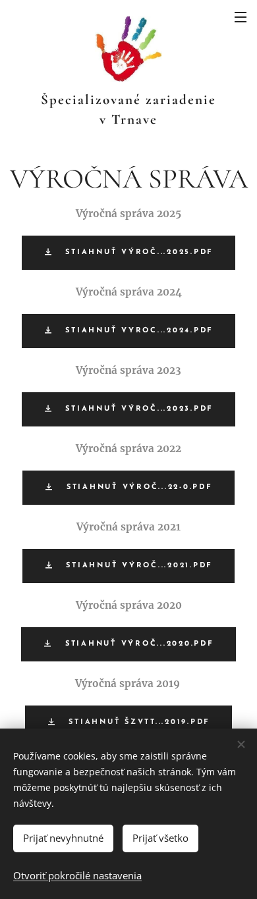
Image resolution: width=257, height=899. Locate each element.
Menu (240, 16)
